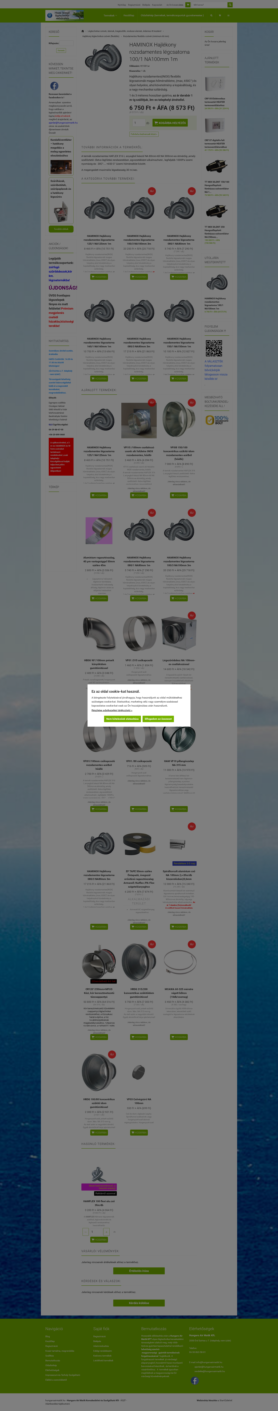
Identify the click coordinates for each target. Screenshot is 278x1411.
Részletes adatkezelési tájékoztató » (112, 710)
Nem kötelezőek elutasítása (122, 718)
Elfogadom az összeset (158, 718)
